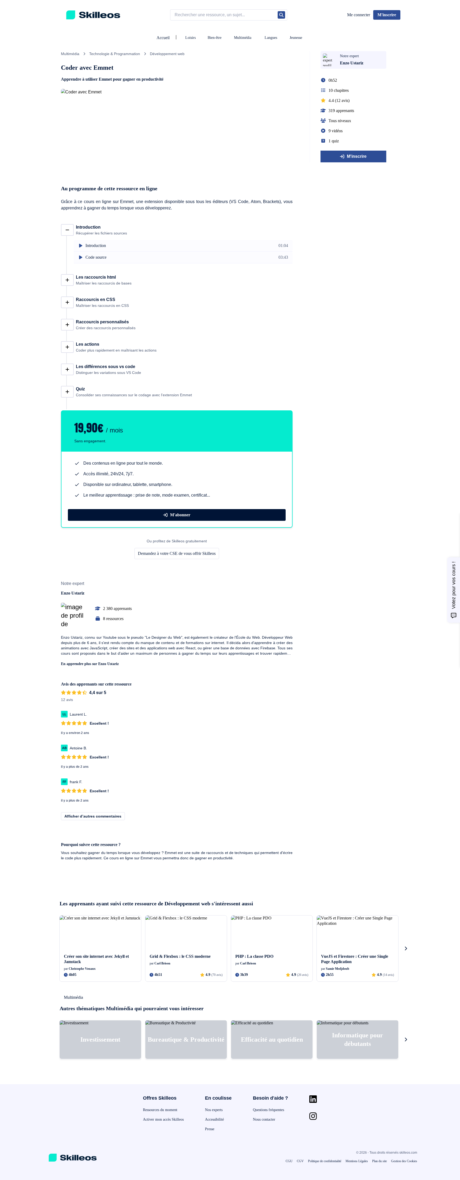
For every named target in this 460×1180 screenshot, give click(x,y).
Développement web (167, 54)
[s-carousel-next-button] (405, 948)
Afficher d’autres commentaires (92, 816)
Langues (271, 38)
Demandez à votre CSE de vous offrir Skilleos (177, 553)
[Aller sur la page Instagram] (313, 1116)
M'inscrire (357, 156)
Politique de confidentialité (324, 1161)
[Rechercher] (281, 15)
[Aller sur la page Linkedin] (313, 1099)
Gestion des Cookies (404, 1161)
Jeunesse (296, 38)
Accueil (163, 37)
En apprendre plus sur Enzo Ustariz (90, 664)
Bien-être (214, 38)
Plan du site (379, 1161)
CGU (289, 1161)
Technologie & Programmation (114, 54)
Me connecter (358, 15)
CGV (300, 1161)
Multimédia (242, 38)
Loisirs (190, 38)
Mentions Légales (357, 1161)
